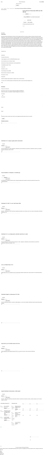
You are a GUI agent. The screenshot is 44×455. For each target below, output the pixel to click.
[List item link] (7, 438)
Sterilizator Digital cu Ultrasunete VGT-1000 (10, 294)
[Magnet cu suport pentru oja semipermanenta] (13, 416)
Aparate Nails (12, 8)
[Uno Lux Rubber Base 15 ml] (2, 407)
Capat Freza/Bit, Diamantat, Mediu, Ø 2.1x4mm (7, 418)
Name (2, 107)
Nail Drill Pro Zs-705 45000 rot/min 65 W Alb (10, 343)
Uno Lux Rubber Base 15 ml (7, 264)
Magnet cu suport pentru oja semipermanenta (17, 413)
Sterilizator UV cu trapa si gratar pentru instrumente (12, 140)
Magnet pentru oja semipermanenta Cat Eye (18, 407)
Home (2, 8)
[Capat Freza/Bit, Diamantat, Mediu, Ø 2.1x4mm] (2, 419)
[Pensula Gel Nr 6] (13, 424)
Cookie (31, 431)
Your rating (3, 93)
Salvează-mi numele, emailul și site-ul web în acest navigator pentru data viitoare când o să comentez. (16, 116)
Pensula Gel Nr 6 (17, 422)
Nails (8, 8)
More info (1, 449)
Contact (16, 433)
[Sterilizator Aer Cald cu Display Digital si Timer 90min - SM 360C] (2, 412)
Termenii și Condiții (33, 428)
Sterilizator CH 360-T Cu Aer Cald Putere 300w (11, 203)
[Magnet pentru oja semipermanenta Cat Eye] (13, 408)
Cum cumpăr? (17, 428)
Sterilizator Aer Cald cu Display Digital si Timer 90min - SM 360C (7, 412)
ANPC (31, 433)
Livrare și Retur (17, 431)
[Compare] (2, 139)
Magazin (5, 8)
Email (2, 111)
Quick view (5, 139)
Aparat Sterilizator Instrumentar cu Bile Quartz (10, 391)
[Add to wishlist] (7, 139)
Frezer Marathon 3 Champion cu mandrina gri (10, 172)
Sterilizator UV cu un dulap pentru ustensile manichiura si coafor (14, 234)
